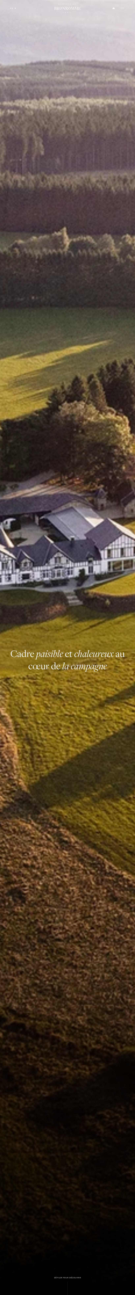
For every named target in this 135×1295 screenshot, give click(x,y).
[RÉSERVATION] (113, 8)
